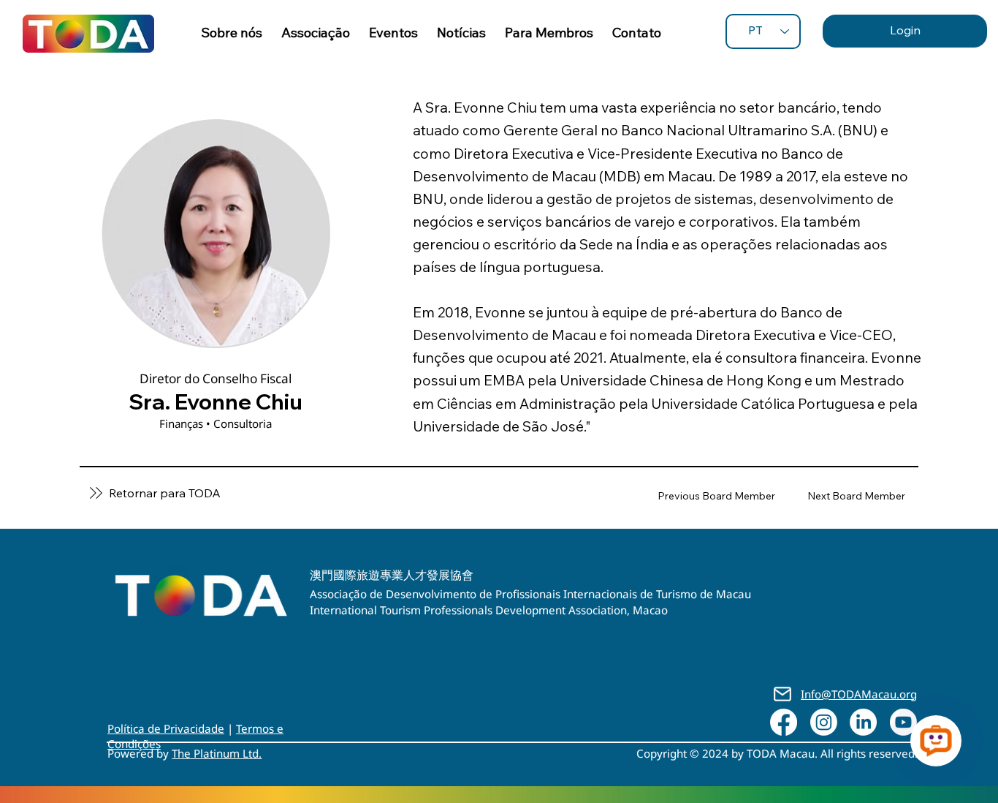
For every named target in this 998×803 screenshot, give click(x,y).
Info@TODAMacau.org (859, 694)
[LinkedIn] (863, 722)
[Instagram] (823, 722)
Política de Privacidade (165, 728)
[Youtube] (903, 722)
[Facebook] (783, 722)
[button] (549, 32)
